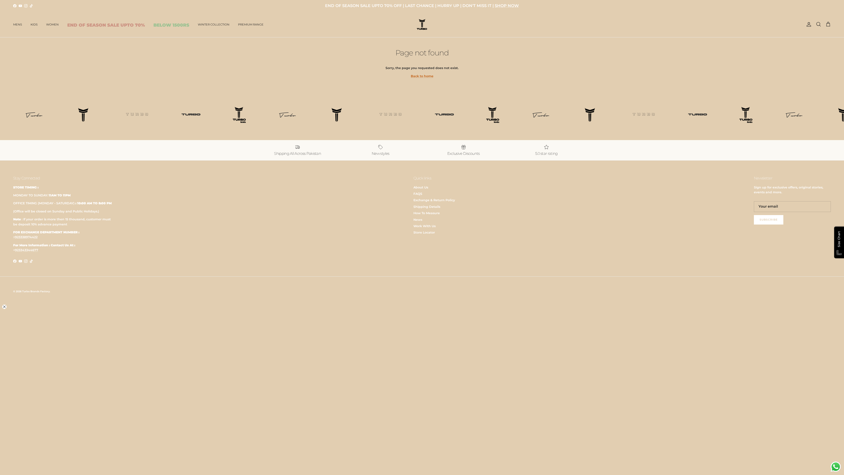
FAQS (417, 194)
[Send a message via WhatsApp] (836, 467)
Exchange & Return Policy (434, 200)
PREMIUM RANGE (251, 24)
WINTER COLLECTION (213, 24)
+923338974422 (25, 237)
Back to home (422, 76)
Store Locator (424, 232)
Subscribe (769, 219)
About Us (420, 187)
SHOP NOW (507, 5)
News (417, 220)
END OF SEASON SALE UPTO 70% (106, 25)
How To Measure (426, 213)
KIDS (34, 24)
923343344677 (26, 250)
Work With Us (424, 226)
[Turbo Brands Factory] (422, 24)
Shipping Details (426, 207)
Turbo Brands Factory (36, 291)
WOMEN (52, 24)
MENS (17, 24)
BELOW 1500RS (171, 25)
